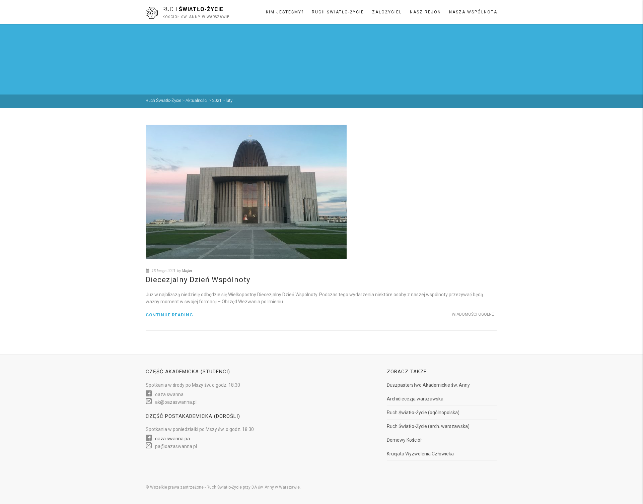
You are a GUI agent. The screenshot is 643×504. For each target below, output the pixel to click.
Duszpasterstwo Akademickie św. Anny (428, 385)
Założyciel (387, 12)
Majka (187, 270)
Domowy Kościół (404, 440)
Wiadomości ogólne (473, 314)
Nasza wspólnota (473, 12)
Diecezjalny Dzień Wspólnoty (198, 279)
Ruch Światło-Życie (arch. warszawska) (428, 426)
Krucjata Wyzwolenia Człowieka (420, 453)
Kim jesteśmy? (285, 12)
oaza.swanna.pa (172, 438)
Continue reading (169, 314)
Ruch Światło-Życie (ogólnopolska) (423, 412)
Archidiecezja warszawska (415, 398)
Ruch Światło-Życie (338, 12)
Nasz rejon (425, 12)
